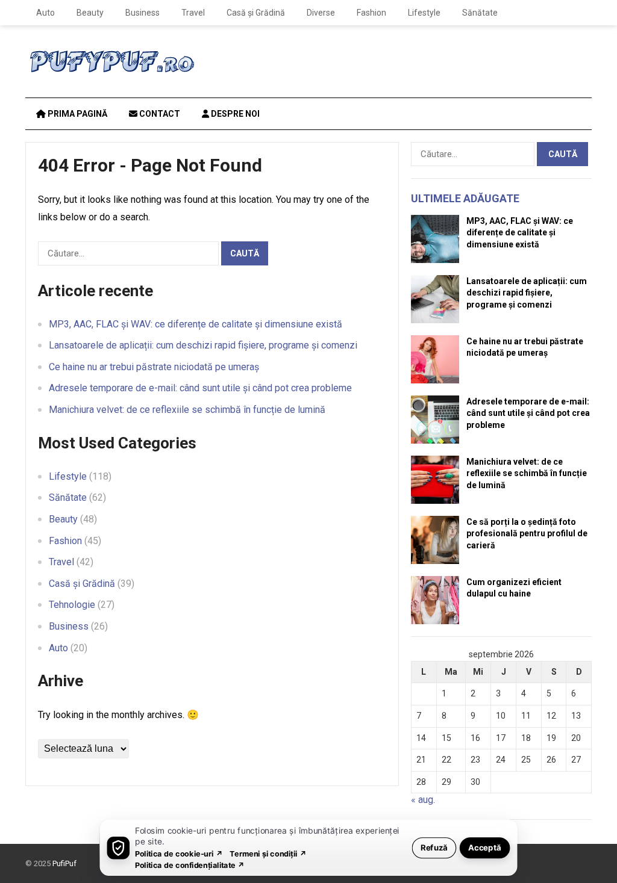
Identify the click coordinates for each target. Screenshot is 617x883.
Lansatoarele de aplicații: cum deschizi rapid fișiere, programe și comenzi (203, 345)
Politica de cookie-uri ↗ (179, 853)
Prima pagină (76, 114)
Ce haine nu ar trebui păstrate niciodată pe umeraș (154, 367)
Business (142, 12)
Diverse (321, 12)
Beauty (90, 12)
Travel (193, 12)
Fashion (371, 12)
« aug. (423, 799)
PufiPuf (64, 863)
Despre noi (234, 114)
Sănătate (480, 12)
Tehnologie (72, 604)
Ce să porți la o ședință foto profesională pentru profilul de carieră (526, 533)
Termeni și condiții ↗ (268, 853)
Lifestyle (424, 12)
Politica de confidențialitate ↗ (190, 864)
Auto (45, 12)
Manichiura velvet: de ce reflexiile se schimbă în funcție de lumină (187, 409)
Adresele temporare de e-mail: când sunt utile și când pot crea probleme (200, 388)
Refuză (434, 847)
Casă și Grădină (256, 12)
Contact (158, 114)
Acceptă (484, 847)
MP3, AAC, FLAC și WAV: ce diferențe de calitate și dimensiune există (195, 324)
